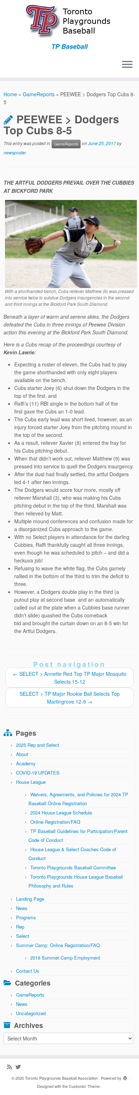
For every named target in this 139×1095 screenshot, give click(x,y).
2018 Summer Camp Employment (65, 957)
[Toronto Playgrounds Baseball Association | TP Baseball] (69, 21)
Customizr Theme (84, 1086)
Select (22, 935)
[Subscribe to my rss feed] (11, 1066)
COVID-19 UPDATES (38, 772)
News (21, 908)
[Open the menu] (127, 65)
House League (31, 781)
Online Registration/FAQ (55, 821)
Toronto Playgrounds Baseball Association (61, 1078)
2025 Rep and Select (37, 744)
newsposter (15, 152)
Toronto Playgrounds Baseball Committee (73, 867)
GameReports (39, 94)
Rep (20, 926)
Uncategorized (31, 1013)
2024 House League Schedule (61, 812)
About (22, 754)
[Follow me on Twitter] (19, 1066)
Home (10, 94)
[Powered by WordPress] (125, 1076)
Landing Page (30, 898)
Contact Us (27, 970)
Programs (26, 917)
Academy (26, 763)
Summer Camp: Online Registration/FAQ (58, 945)
